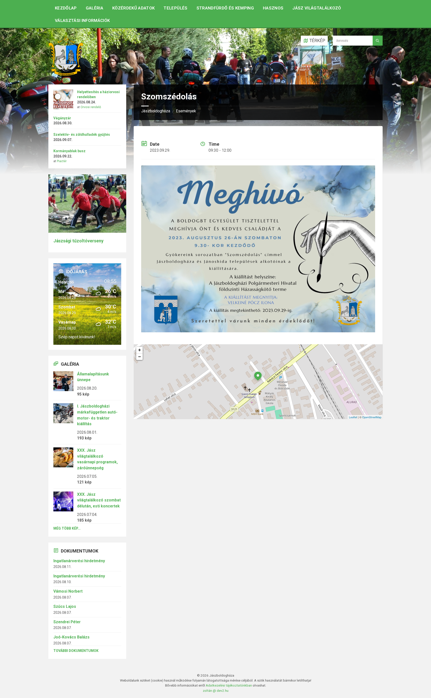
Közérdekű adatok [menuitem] (133, 7)
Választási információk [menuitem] (82, 20)
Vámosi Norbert (68, 591)
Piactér (62, 161)
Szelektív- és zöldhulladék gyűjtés (81, 135)
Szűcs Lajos (64, 606)
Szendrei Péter (67, 622)
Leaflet (353, 417)
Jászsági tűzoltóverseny (78, 240)
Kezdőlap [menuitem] (66, 7)
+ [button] (139, 349)
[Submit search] (378, 41)
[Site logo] (65, 74)
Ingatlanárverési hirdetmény (79, 560)
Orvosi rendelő (91, 107)
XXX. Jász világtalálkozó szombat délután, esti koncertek (99, 500)
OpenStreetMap (371, 417)
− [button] (139, 356)
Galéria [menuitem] (94, 7)
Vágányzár (62, 118)
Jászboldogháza (155, 111)
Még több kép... (67, 528)
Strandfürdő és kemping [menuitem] (225, 7)
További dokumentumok (76, 651)
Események (186, 111)
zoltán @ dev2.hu (215, 691)
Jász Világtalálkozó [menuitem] (316, 7)
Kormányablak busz (69, 151)
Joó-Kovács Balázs (71, 637)
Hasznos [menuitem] (273, 7)
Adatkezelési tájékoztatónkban (229, 685)
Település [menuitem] (175, 7)
